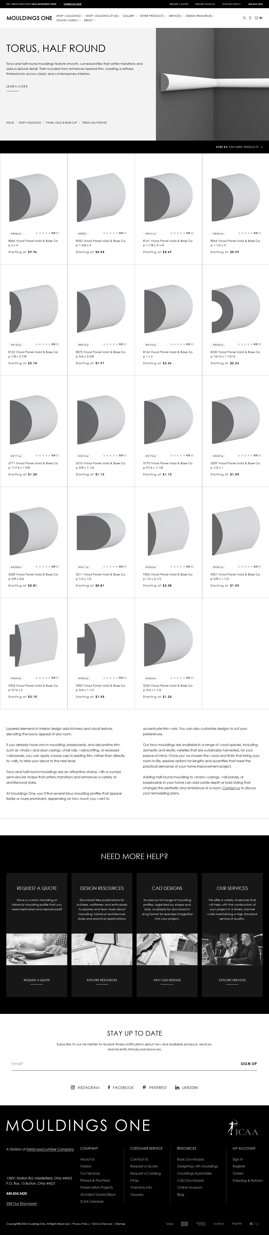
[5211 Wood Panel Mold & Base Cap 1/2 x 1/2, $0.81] (101, 531)
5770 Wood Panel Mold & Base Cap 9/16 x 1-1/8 (168, 465)
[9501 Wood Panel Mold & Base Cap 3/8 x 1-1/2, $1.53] (236, 531)
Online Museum (189, 1187)
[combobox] (246, 147)
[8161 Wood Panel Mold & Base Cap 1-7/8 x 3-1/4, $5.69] (168, 197)
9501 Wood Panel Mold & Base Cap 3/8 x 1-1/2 (235, 576)
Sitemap (120, 1223)
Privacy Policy (81, 1223)
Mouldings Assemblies (194, 1173)
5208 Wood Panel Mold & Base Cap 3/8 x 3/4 (33, 576)
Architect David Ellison (98, 1194)
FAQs (134, 1180)
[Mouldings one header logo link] (29, 18)
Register (239, 1166)
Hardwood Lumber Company (50, 1149)
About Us (87, 1159)
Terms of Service (102, 1223)
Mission (85, 1166)
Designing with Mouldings (197, 1166)
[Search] (244, 18)
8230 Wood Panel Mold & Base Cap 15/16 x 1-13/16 (235, 354)
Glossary (137, 1194)
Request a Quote (179, 4)
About (89, 20)
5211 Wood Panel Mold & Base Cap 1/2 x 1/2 (100, 576)
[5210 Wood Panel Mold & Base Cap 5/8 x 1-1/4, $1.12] (101, 420)
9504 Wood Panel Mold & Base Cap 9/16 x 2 (33, 688)
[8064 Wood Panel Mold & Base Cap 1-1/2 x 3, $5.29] (236, 197)
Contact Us (139, 1159)
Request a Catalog (145, 1173)
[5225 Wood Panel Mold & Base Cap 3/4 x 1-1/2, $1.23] (168, 642)
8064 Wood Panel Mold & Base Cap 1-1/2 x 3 (235, 243)
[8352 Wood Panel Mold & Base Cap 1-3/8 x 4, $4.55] (101, 197)
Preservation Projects (96, 1187)
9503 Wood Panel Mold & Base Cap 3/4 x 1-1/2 (100, 688)
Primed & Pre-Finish (95, 1180)
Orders (238, 1173)
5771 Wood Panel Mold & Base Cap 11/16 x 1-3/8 (33, 465)
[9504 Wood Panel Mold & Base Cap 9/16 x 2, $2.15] (33, 642)
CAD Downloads (190, 1180)
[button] (47, 233)
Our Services (90, 1173)
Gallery (129, 15)
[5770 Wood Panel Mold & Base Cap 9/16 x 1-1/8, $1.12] (168, 420)
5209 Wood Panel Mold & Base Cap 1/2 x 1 (235, 465)
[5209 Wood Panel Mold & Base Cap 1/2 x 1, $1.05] (236, 420)
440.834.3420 (16, 1193)
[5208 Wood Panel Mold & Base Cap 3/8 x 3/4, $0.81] (33, 531)
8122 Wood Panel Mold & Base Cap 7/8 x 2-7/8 (33, 354)
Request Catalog (205, 4)
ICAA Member (92, 1201)
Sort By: (222, 147)
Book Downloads (190, 1159)
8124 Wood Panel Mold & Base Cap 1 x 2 (168, 354)
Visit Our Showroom (21, 1203)
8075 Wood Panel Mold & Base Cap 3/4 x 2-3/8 (100, 354)
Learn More (17, 86)
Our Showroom (231, 4)
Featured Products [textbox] (244, 147)
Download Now (72, 4)
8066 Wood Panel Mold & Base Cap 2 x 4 (33, 243)
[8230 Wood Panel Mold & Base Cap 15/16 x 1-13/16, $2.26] (236, 308)
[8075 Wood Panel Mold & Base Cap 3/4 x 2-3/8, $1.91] (101, 308)
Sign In (238, 1159)
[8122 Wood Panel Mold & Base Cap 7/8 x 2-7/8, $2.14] (33, 308)
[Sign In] (250, 18)
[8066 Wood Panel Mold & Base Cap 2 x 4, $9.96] (33, 197)
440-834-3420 (255, 4)
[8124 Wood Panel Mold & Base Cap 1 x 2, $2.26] (168, 308)
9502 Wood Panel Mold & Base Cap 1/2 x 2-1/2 (168, 576)
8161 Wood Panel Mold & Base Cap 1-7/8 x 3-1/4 (168, 243)
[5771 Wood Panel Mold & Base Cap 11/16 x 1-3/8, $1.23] (33, 420)
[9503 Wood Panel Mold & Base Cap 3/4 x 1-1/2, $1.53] (101, 642)
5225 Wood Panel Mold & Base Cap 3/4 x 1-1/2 (168, 688)
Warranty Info (141, 1187)
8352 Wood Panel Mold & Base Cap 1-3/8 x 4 (100, 243)
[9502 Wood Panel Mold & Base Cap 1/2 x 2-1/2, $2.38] (168, 531)
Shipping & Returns (248, 1180)
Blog (180, 1194)
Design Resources (199, 15)
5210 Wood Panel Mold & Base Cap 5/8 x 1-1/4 (100, 465)
